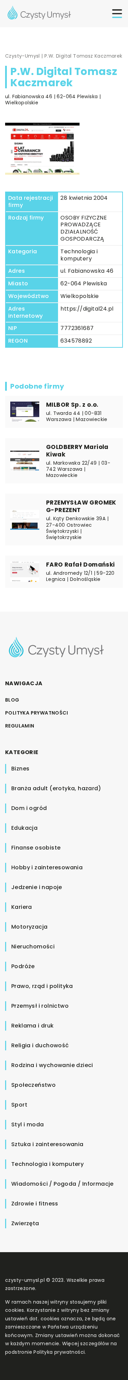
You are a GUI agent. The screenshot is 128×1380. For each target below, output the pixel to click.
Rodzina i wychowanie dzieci (52, 1065)
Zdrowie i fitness (34, 1204)
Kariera (21, 907)
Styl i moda (27, 1124)
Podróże (23, 966)
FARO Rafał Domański (80, 564)
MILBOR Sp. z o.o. (72, 404)
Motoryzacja (29, 927)
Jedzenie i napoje (36, 887)
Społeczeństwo (33, 1085)
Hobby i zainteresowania (47, 867)
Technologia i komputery (79, 254)
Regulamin (19, 725)
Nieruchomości (33, 946)
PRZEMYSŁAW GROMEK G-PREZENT (81, 506)
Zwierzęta (25, 1223)
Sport (19, 1105)
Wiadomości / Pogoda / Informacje (62, 1184)
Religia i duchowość (40, 1045)
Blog (12, 699)
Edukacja (24, 828)
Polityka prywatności (36, 712)
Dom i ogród (29, 808)
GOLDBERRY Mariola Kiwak (77, 450)
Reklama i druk (32, 1026)
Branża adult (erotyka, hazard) (56, 788)
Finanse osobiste (35, 848)
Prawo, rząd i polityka (42, 986)
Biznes (20, 768)
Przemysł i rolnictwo (40, 1006)
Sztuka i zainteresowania (47, 1144)
